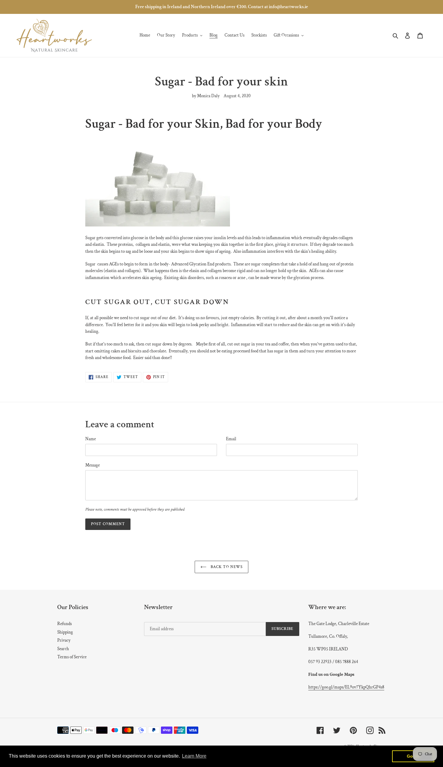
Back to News (226, 567)
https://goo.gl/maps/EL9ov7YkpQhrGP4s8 (346, 687)
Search (63, 649)
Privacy (64, 640)
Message (92, 465)
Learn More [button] (194, 756)
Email (231, 439)
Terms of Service (71, 657)
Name (90, 439)
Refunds (64, 624)
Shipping (65, 632)
